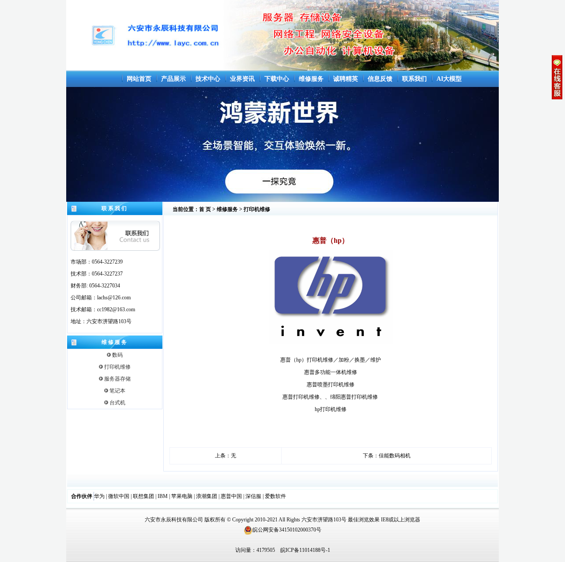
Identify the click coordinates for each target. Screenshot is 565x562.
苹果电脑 (181, 496)
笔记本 (116, 391)
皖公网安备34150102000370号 (286, 530)
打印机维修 (117, 367)
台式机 (116, 403)
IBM (163, 496)
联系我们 (414, 78)
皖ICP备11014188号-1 (305, 550)
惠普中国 (231, 496)
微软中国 (118, 496)
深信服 (253, 496)
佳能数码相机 (395, 456)
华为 (99, 496)
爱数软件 (275, 496)
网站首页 (139, 78)
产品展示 (173, 78)
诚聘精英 (345, 78)
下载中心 (276, 78)
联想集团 (143, 496)
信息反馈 (380, 78)
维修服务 (311, 78)
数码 (117, 355)
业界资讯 (242, 78)
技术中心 (208, 78)
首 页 (205, 209)
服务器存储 (117, 379)
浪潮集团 (206, 496)
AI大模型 (449, 78)
